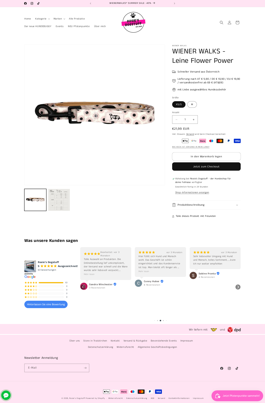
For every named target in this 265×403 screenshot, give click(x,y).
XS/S (179, 104)
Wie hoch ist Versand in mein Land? (190, 147)
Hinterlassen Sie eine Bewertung (46, 304)
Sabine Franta (207, 273)
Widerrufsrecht (125, 347)
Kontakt (115, 341)
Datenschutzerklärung (100, 347)
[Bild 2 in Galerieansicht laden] (59, 200)
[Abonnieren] (85, 368)
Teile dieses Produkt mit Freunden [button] (196, 216)
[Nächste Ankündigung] (174, 3)
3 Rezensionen (97, 288)
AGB (152, 398)
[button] (42, 19)
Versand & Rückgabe (135, 341)
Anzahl (175, 112)
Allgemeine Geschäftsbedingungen (157, 347)
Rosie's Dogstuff (77, 398)
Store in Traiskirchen (95, 341)
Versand (190, 134)
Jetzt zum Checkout (206, 166)
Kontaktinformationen (179, 398)
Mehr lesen (89, 274)
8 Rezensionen (152, 285)
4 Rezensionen (207, 277)
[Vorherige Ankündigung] (90, 3)
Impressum (186, 341)
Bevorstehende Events (164, 341)
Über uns (74, 341)
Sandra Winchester (100, 284)
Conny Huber (152, 281)
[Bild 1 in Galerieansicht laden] (35, 200)
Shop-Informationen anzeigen (192, 192)
